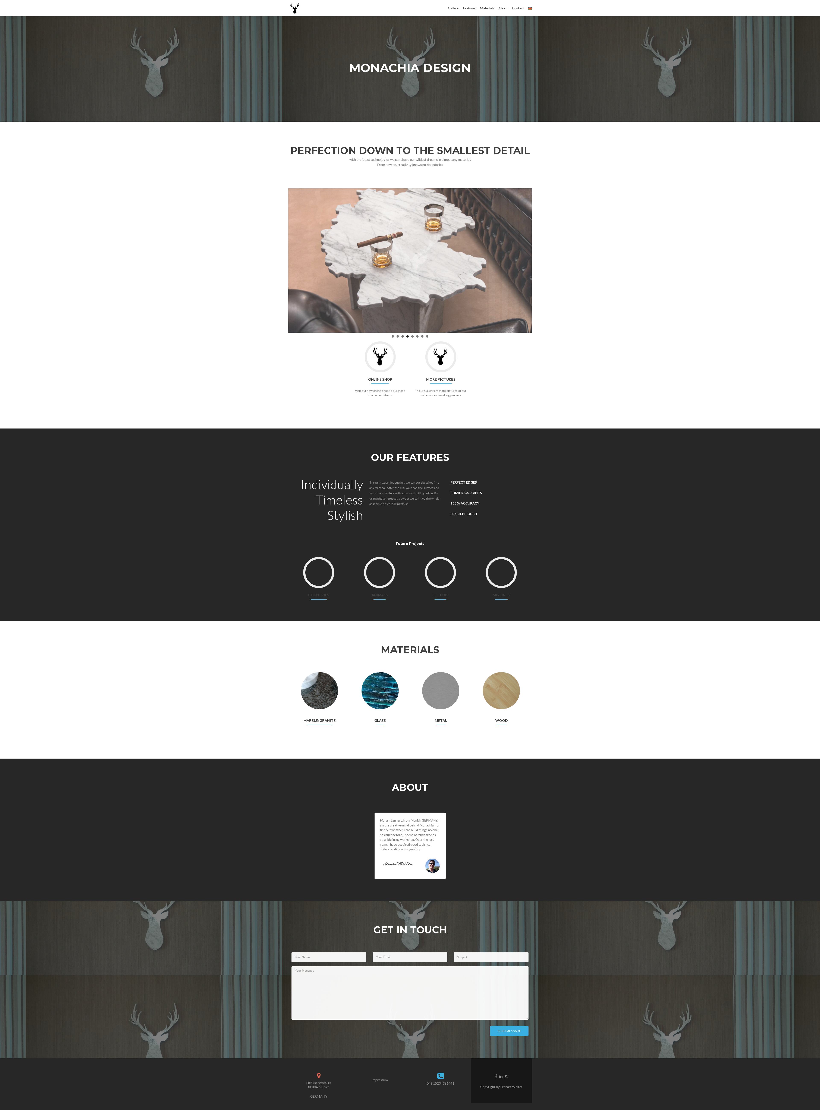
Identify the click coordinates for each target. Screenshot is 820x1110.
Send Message (509, 1031)
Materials (487, 8)
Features (469, 8)
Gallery (453, 8)
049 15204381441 (440, 1083)
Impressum (380, 1080)
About (503, 8)
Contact (518, 8)
